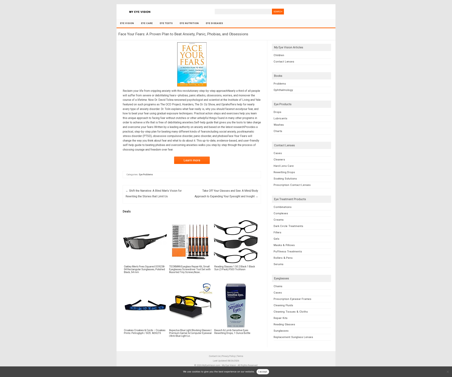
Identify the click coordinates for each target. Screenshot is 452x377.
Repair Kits (281, 318)
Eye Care (147, 23)
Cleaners (279, 159)
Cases (278, 153)
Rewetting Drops (284, 172)
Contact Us (214, 356)
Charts (278, 131)
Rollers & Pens (283, 257)
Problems (280, 83)
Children (279, 55)
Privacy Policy (228, 356)
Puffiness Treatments (288, 251)
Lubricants (280, 118)
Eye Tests (166, 23)
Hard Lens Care (284, 165)
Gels (276, 238)
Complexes (281, 213)
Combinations (283, 207)
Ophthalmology (283, 90)
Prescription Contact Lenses (292, 185)
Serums (279, 264)
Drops (277, 112)
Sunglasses (281, 330)
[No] (447, 371)
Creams (279, 219)
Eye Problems (146, 174)
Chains (278, 286)
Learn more (192, 160)
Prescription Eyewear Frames (292, 299)
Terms (240, 356)
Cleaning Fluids (283, 305)
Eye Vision (127, 23)
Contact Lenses (284, 61)
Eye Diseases (214, 23)
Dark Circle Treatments (288, 226)
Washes (279, 124)
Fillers (277, 232)
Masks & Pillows (284, 245)
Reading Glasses (284, 324)
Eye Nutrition (189, 23)
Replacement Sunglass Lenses (293, 337)
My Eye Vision (229, 365)
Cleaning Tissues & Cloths (291, 311)
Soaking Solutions (285, 178)
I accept (262, 371)
